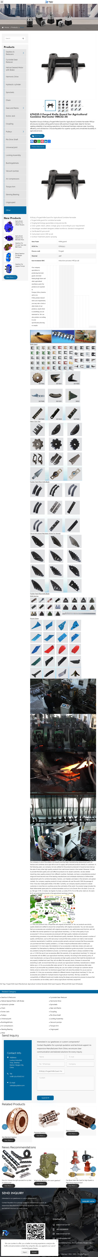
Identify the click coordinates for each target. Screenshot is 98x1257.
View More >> (8, 1135)
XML (74, 1254)
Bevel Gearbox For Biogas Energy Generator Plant (20, 255)
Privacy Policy (83, 1254)
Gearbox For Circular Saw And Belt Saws (20, 245)
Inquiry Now (88, 1201)
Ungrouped (10, 202)
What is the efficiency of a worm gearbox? (15, 1180)
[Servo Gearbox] (49, 1118)
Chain (8, 100)
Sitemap (64, 1254)
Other (22, 27)
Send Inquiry (38, 136)
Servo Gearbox (38, 1130)
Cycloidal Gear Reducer (12, 61)
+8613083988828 (62, 1229)
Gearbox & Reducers (10, 53)
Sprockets (10, 92)
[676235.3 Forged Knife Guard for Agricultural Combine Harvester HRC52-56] (50, 105)
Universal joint (11, 147)
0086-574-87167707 (17, 1076)
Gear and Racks (12, 108)
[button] (5, 1127)
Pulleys (9, 132)
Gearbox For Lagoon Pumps (20, 265)
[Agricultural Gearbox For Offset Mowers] (8, 221)
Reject (25, 1252)
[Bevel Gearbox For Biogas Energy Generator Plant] (8, 253)
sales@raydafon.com (17, 1085)
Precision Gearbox (7, 1132)
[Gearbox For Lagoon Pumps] (8, 264)
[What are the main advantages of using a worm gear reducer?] (81, 1164)
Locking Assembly (13, 155)
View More (10, 277)
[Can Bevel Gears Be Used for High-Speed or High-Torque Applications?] (49, 1164)
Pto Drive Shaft (12, 139)
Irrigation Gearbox (71, 1141)
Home (6, 27)
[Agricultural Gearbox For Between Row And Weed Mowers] (8, 236)
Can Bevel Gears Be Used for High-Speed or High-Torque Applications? (48, 1181)
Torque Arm (10, 187)
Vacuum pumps (12, 171)
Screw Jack (10, 116)
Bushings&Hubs (12, 163)
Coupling (9, 124)
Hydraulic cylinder (13, 84)
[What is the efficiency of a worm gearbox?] (17, 1164)
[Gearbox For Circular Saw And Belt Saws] (8, 243)
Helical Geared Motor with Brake (14, 69)
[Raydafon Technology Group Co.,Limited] (49, 2)
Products (14, 27)
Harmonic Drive (12, 77)
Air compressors (12, 179)
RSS (70, 1254)
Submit (45, 1098)
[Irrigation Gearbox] (81, 1123)
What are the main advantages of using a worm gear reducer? (79, 1181)
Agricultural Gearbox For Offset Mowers (19, 223)
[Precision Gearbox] (17, 1118)
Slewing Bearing (12, 194)
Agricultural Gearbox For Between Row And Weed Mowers (19, 238)
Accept (34, 1252)
